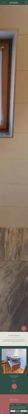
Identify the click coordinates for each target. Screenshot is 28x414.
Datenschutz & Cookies (17, 412)
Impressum (21, 412)
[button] (26, 404)
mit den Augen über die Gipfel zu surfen (10, 340)
